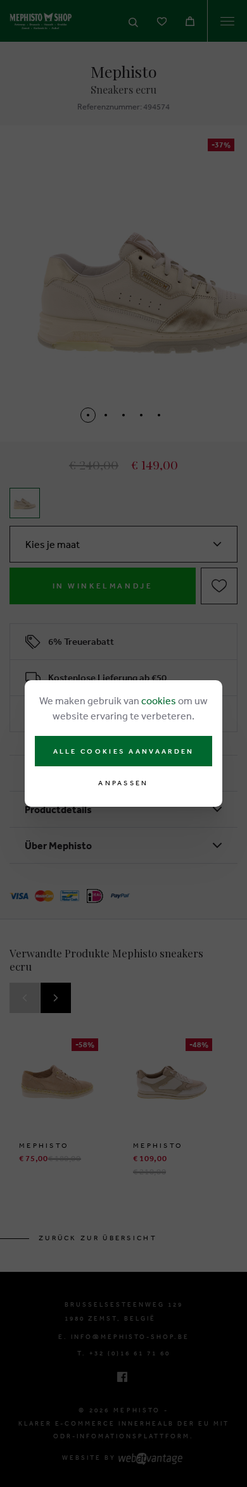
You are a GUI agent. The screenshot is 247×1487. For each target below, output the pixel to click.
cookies (158, 700)
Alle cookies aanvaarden (123, 751)
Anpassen (123, 783)
